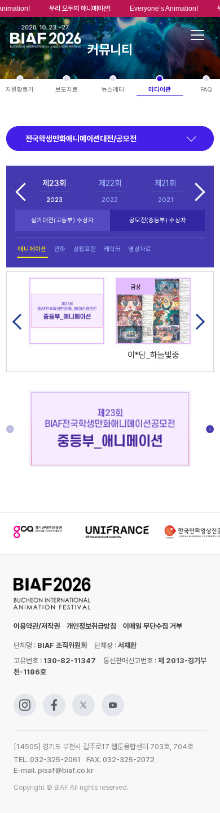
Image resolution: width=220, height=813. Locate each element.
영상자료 (140, 249)
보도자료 (66, 89)
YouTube (113, 699)
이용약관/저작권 (37, 626)
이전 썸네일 (20, 322)
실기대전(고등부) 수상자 (62, 220)
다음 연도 (199, 191)
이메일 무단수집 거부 (152, 626)
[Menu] (197, 35)
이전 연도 (21, 191)
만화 (59, 249)
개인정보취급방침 (91, 626)
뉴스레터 (113, 89)
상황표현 (84, 249)
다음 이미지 (208, 428)
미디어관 (159, 89)
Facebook (54, 699)
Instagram (25, 699)
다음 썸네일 (197, 322)
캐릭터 (112, 249)
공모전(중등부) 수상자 (157, 220)
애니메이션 (32, 249)
